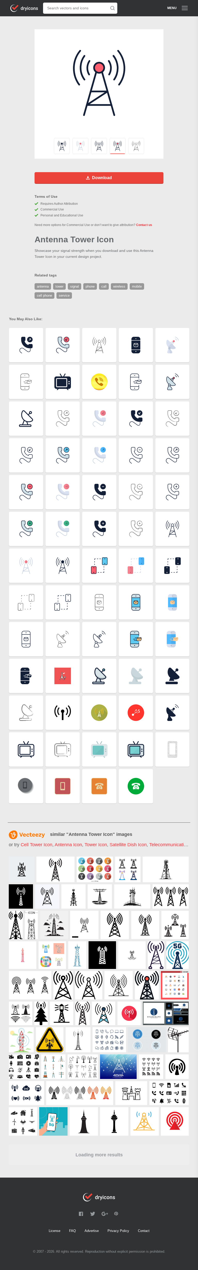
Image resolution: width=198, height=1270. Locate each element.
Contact (144, 1231)
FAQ (72, 1231)
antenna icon (68, 844)
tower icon (96, 844)
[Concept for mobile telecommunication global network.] (118, 1066)
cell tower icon (36, 844)
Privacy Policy (118, 1231)
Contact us (144, 225)
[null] (21, 869)
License (54, 1231)
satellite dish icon (128, 844)
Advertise (92, 1231)
